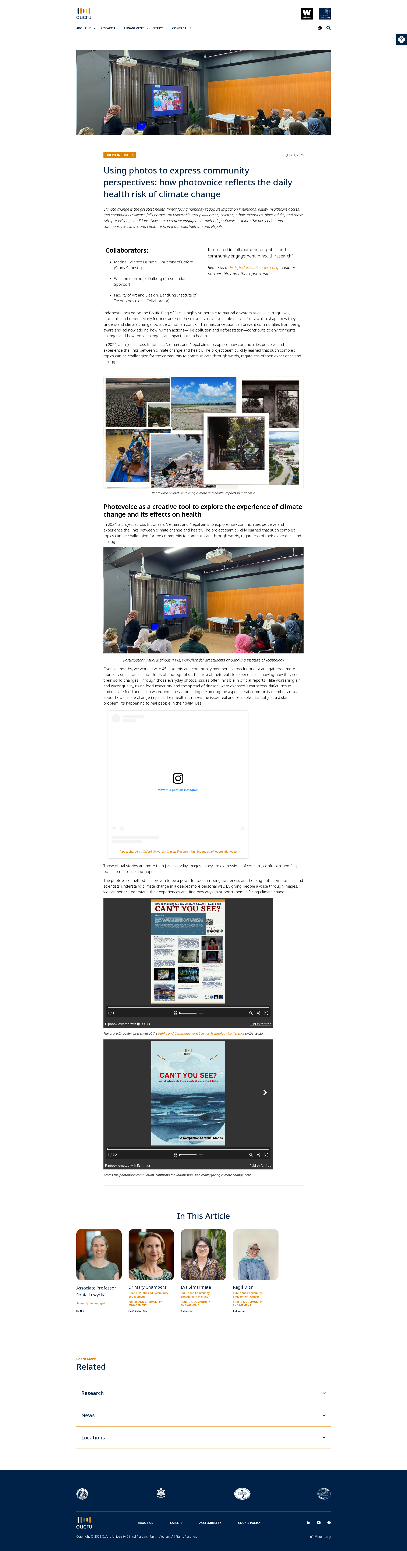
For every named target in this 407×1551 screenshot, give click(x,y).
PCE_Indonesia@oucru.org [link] (254, 267)
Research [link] (107, 28)
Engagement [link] (134, 28)
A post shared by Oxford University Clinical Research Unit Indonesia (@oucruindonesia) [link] (178, 851)
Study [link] (158, 28)
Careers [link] (176, 1523)
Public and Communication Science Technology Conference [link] (201, 1033)
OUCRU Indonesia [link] (120, 155)
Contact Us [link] (181, 28)
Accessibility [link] (210, 1523)
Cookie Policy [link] (249, 1523)
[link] (401, 39)
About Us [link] (83, 28)
